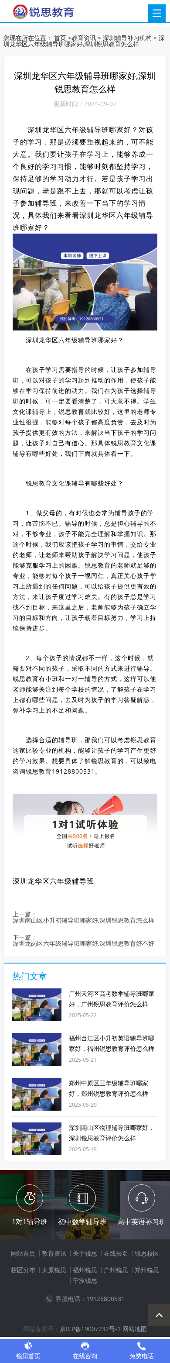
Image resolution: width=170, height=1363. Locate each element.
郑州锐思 (147, 1270)
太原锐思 (54, 1270)
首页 (60, 38)
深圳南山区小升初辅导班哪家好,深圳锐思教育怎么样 (83, 920)
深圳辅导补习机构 (127, 38)
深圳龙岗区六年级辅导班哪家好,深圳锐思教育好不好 (83, 943)
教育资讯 (83, 38)
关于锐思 (85, 1253)
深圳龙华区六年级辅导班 (53, 881)
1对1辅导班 (30, 1221)
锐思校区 (147, 1253)
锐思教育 (71, 411)
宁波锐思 (85, 1280)
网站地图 (134, 1329)
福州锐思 (85, 1270)
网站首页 (23, 1253)
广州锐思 (116, 1270)
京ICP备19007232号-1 (90, 1329)
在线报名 (116, 1253)
